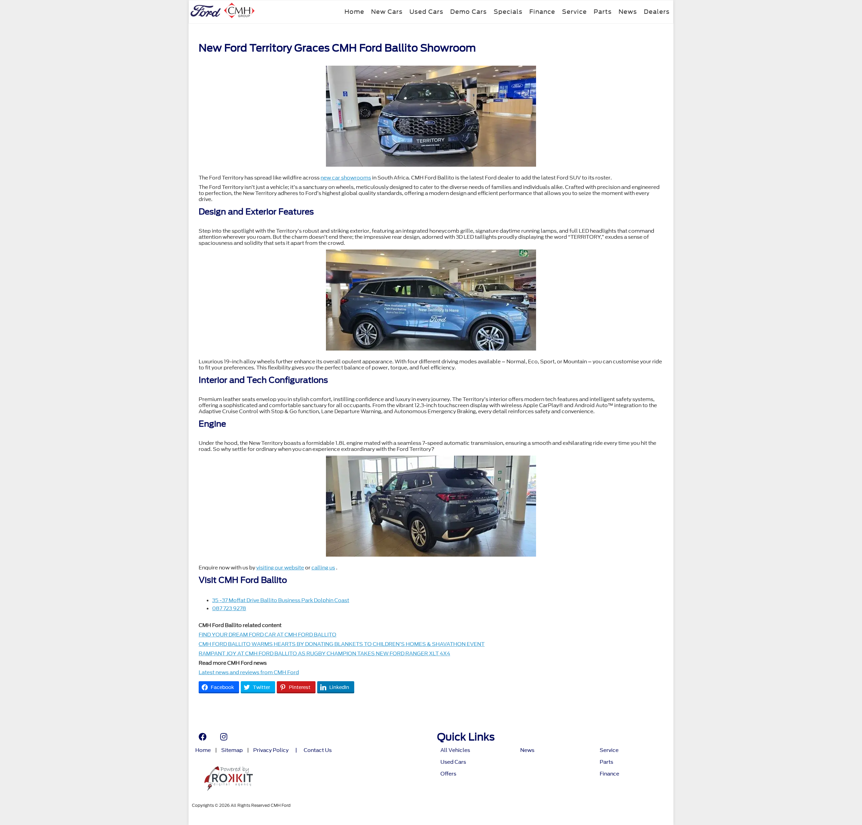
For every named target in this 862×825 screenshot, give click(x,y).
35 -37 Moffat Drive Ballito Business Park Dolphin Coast (280, 600)
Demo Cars (468, 11)
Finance (542, 11)
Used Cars (426, 11)
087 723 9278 (229, 608)
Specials (508, 11)
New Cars (387, 11)
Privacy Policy (271, 750)
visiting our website (280, 568)
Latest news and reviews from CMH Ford (249, 672)
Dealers (657, 11)
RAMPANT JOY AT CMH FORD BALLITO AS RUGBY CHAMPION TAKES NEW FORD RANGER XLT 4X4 (324, 654)
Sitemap (232, 750)
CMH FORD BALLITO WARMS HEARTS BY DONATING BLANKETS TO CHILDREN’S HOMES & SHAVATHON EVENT (342, 644)
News (628, 11)
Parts (603, 11)
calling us (323, 568)
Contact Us (318, 750)
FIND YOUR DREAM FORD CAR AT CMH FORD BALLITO (267, 635)
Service (574, 11)
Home (354, 11)
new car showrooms (346, 178)
